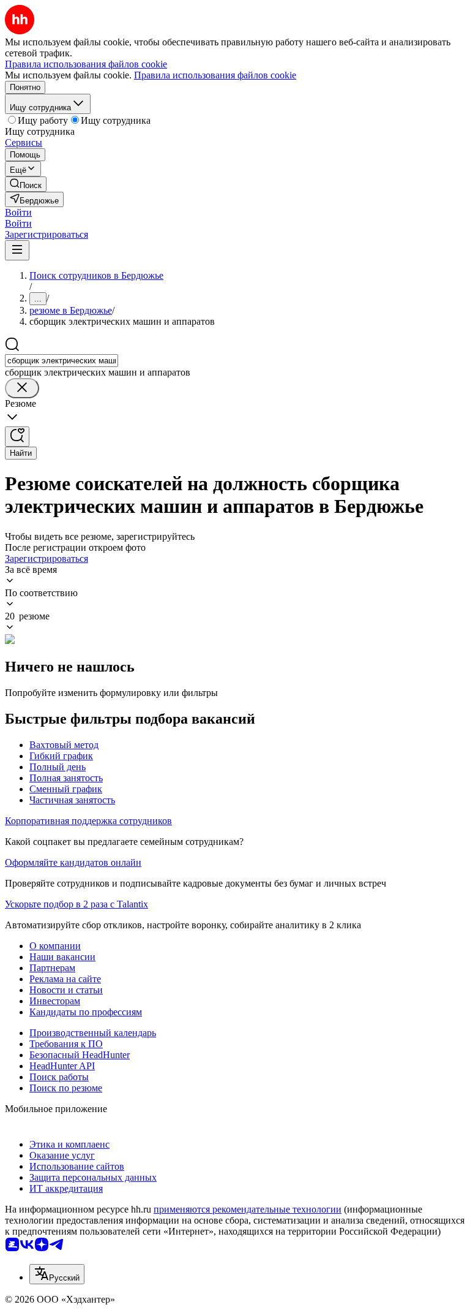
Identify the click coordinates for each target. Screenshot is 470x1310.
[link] (26, 184)
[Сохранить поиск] (17, 436)
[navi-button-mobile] (17, 250)
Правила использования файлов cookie (215, 75)
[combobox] (61, 360)
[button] (18, 212)
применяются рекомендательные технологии (247, 1209)
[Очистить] (22, 388)
